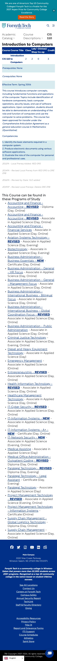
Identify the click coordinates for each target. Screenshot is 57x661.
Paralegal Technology (22, 487)
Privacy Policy (28, 622)
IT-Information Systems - (29, 418)
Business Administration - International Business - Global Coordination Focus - (29, 311)
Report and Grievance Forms (28, 628)
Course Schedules (28, 635)
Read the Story (27, 17)
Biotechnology (17, 249)
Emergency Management (25, 360)
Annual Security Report (28, 598)
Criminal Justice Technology (27, 337)
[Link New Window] (12, 547)
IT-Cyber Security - (27, 407)
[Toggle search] (48, 25)
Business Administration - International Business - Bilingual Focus (30, 295)
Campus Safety (29, 595)
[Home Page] (16, 26)
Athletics (28, 638)
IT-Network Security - (26, 437)
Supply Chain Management (26, 530)
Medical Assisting (19, 449)
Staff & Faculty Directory (28, 605)
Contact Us (28, 588)
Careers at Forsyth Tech (28, 592)
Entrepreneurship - (27, 372)
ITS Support (28, 632)
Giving (28, 608)
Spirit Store (28, 642)
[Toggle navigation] (53, 25)
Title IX (28, 625)
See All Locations (28, 585)
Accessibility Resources (28, 618)
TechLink (28, 602)
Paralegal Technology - (30, 468)
